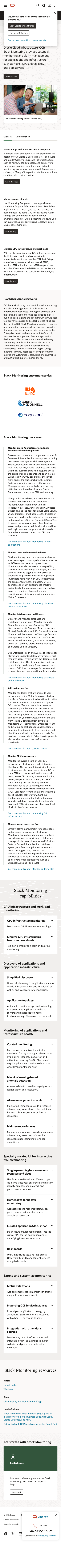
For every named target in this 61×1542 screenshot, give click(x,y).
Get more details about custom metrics (28, 748)
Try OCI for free (11, 76)
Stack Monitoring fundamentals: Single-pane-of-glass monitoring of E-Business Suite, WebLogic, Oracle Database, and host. (28, 1416)
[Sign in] (50, 5)
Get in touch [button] (16, 1492)
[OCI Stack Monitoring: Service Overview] (30, 100)
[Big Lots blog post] (30, 391)
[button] (5, 5)
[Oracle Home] (12, 5)
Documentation (23, 136)
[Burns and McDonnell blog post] (30, 403)
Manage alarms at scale (16, 199)
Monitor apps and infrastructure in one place (27, 149)
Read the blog (10, 231)
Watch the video (11, 182)
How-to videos (11, 1385)
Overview (8, 136)
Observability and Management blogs (23, 1401)
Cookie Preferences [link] (11, 1519)
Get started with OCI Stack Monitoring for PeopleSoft (30, 1423)
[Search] (38, 5)
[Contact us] (55, 5)
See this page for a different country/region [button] (27, 40)
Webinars (8, 1389)
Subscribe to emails (11, 1524)
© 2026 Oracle (9, 1515)
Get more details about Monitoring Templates (31, 868)
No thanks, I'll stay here (19, 33)
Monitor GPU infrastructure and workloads (26, 248)
